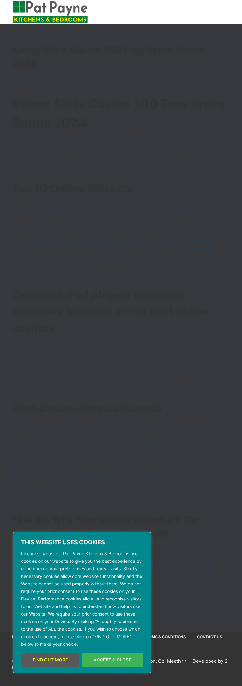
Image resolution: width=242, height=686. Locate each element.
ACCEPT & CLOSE (112, 659)
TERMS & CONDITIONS (165, 636)
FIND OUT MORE (50, 659)
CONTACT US (209, 636)
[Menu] (227, 12)
